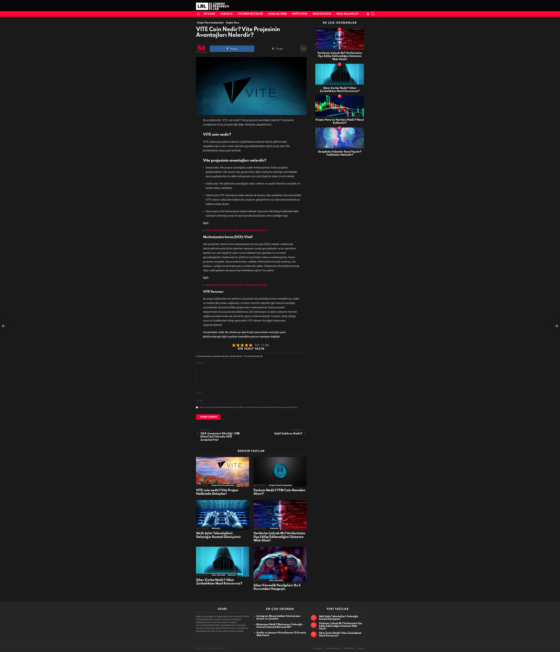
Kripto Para (299, 14)
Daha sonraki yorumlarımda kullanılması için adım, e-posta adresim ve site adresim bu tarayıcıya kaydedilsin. (248, 407)
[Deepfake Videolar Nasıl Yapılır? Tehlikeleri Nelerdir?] (339, 137)
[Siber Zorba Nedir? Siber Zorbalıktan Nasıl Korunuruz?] (222, 562)
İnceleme (209, 14)
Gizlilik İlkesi (349, 648)
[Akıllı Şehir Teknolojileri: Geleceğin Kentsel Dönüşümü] (222, 515)
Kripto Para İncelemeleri (223, 485)
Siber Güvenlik (322, 14)
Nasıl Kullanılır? (347, 14)
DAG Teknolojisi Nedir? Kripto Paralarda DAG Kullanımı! (237, 230)
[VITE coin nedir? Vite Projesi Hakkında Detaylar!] (222, 472)
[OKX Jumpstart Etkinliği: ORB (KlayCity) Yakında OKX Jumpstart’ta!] (3, 326)
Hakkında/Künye (333, 648)
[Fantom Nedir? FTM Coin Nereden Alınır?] (280, 472)
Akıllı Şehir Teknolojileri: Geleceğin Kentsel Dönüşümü (338, 617)
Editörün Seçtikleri (250, 14)
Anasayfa (317, 648)
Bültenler (216, 528)
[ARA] (373, 14)
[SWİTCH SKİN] (368, 14)
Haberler (226, 14)
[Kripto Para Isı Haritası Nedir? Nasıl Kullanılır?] (339, 106)
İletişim (361, 648)
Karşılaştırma (277, 14)
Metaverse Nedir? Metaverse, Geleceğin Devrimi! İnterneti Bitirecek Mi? (279, 625)
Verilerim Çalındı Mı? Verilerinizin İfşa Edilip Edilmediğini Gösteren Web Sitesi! (279, 537)
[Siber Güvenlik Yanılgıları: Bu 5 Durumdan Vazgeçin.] (280, 564)
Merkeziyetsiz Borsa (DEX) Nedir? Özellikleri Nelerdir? (236, 284)
